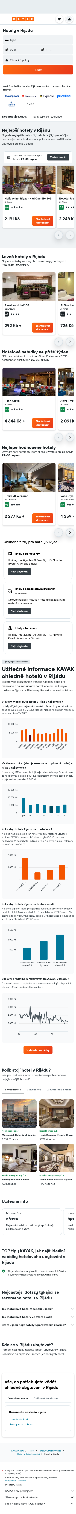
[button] (6, 19)
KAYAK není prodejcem (19, 1491)
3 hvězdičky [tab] (34, 1089)
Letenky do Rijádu (19, 1419)
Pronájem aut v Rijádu (21, 1424)
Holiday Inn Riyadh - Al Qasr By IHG (28, 198)
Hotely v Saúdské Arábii (28, 1454)
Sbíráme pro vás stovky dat (21, 1497)
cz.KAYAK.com (17, 1450)
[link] (19, 571)
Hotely (31, 1450)
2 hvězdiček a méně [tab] (59, 1089)
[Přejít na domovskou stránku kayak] (23, 19)
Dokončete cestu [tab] (17, 1398)
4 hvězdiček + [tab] (13, 1089)
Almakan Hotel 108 (17, 305)
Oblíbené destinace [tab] (46, 1398)
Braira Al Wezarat (16, 496)
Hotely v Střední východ (50, 1450)
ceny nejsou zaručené (15, 1480)
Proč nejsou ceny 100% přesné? (25, 1503)
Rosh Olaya (12, 400)
